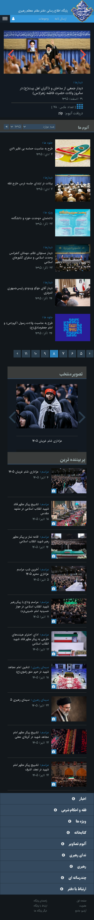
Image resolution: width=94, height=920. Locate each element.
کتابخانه (80, 833)
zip (61, 113)
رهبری (81, 866)
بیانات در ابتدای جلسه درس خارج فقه (30, 183)
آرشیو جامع (80, 911)
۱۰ (35, 354)
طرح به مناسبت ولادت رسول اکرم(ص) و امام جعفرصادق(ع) (28, 325)
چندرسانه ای (77, 878)
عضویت (82, 906)
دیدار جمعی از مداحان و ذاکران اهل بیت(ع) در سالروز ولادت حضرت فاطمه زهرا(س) (51, 90)
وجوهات (44, 18)
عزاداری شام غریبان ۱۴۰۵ (47, 440)
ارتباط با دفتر (77, 889)
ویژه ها (48, 212)
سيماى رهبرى (40, 667)
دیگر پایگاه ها (40, 911)
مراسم (45, 471)
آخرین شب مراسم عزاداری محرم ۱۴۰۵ (33, 571)
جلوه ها (48, 142)
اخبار (82, 799)
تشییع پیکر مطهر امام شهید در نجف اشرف (31, 767)
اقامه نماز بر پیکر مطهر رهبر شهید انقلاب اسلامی (31, 539)
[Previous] (89, 353)
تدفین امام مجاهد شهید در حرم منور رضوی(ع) (28, 669)
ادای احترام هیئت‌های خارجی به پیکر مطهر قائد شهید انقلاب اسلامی (30, 639)
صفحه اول (81, 901)
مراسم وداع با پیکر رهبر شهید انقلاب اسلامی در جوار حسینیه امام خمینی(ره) (30, 606)
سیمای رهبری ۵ (20, 699)
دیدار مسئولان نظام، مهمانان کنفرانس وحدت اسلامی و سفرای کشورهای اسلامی (31, 257)
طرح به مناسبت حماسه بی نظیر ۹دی (31, 148)
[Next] (17, 353)
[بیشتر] (80, 107)
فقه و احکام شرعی (73, 810)
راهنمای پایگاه (40, 901)
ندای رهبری (77, 855)
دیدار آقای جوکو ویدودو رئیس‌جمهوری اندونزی (30, 290)
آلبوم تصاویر (77, 844)
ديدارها (79, 82)
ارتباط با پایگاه (40, 906)
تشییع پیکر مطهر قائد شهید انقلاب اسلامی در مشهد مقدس (31, 509)
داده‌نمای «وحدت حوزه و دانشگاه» (32, 218)
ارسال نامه (60, 18)
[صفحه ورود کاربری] (13, 19)
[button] (5, 19)
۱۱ (26, 354)
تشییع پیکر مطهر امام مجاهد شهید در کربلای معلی (31, 734)
